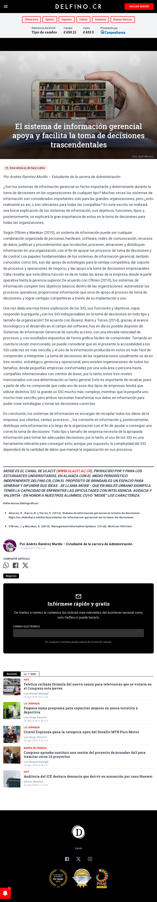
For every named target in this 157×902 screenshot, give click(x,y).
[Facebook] (67, 859)
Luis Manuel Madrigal (36, 693)
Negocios (11, 576)
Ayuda (78, 848)
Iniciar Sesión (139, 6)
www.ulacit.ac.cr (74, 471)
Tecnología (78, 118)
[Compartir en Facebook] (15, 565)
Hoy (26, 679)
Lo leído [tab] (30, 674)
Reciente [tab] (12, 674)
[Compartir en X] (25, 565)
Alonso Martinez (33, 781)
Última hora (31, 19)
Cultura (83, 19)
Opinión (49, 19)
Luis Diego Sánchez (35, 717)
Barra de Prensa (35, 748)
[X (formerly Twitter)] (78, 859)
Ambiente (100, 19)
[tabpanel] (78, 732)
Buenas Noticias (122, 19)
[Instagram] (89, 859)
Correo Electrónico (26, 626)
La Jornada (32, 703)
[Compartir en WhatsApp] (6, 565)
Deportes (67, 19)
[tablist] (78, 673)
